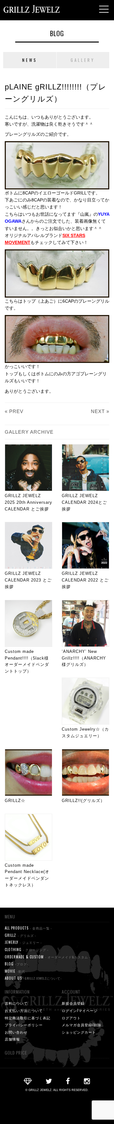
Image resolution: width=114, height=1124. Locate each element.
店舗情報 (12, 1039)
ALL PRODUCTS (28, 927)
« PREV (14, 411)
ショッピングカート (79, 1032)
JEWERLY (23, 942)
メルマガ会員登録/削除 (81, 1024)
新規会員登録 (73, 1003)
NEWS (29, 60)
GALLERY (83, 60)
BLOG (57, 33)
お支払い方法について (24, 1010)
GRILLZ (20, 935)
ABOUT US (33, 978)
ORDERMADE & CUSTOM (47, 956)
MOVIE (16, 971)
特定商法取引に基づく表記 (27, 1017)
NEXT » (100, 411)
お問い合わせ (16, 1032)
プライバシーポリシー (24, 1024)
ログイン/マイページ (80, 1010)
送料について (16, 1003)
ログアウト (71, 1017)
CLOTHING (26, 949)
